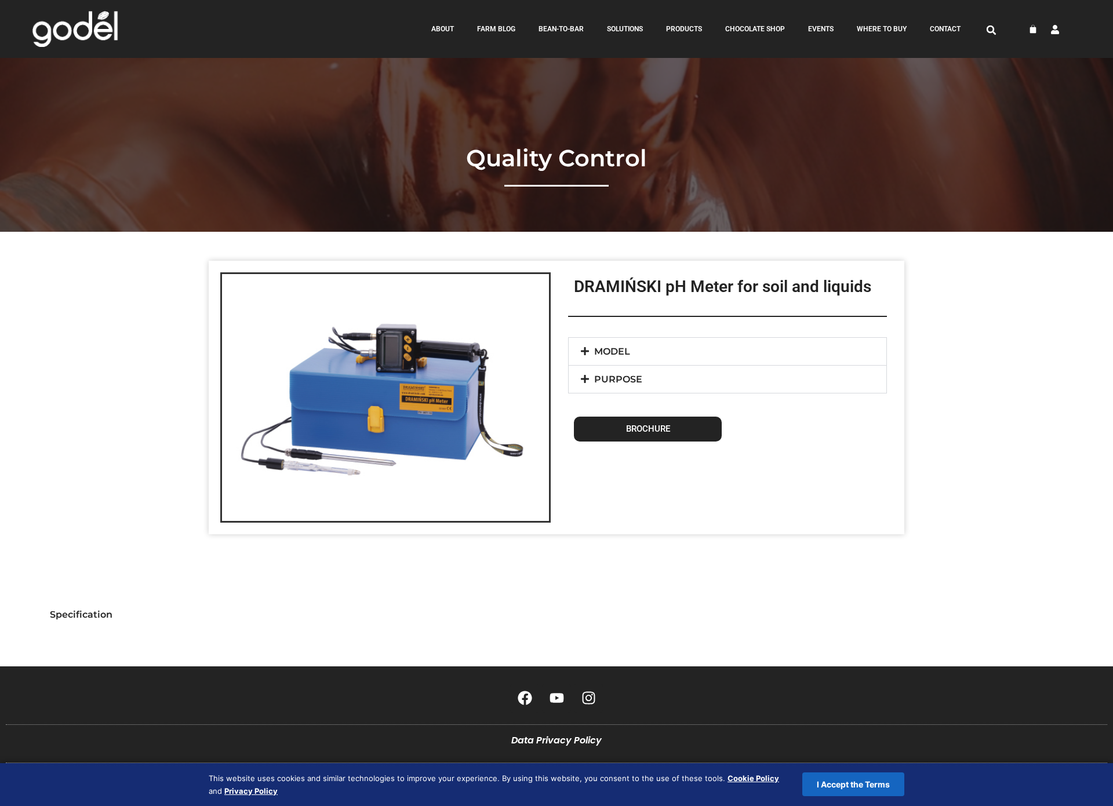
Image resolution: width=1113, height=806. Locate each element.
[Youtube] (556, 698)
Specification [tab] (81, 614)
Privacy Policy (251, 791)
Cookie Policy (753, 778)
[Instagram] (588, 698)
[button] (991, 30)
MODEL (612, 351)
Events (821, 29)
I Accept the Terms (853, 784)
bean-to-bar (561, 29)
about (442, 29)
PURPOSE (618, 379)
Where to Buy (882, 29)
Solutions (625, 29)
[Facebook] (524, 698)
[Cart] (1033, 29)
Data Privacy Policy (556, 740)
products (684, 29)
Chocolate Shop (755, 29)
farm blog (496, 29)
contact (945, 29)
